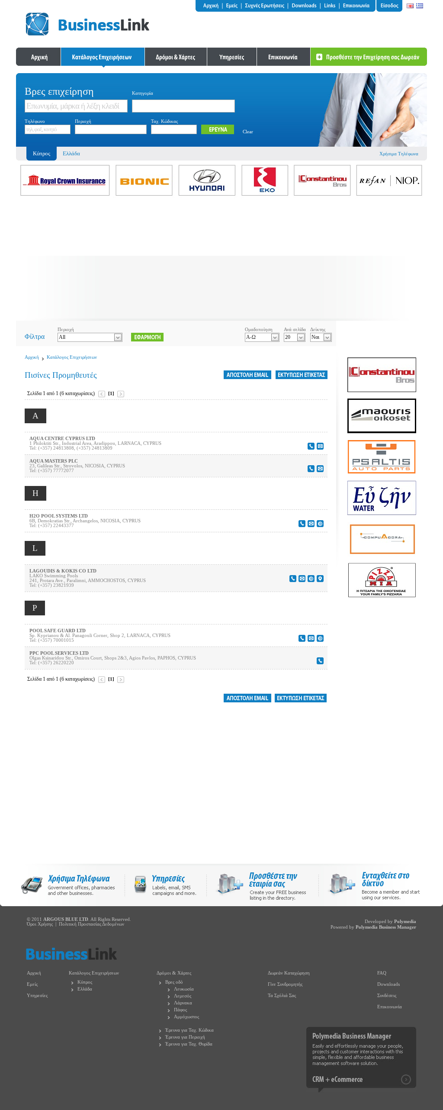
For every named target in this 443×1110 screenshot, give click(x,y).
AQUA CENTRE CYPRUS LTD (62, 438)
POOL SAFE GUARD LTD (57, 630)
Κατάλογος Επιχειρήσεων (72, 357)
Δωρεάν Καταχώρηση (289, 973)
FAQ (381, 973)
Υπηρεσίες (37, 995)
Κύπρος (84, 982)
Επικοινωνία (389, 1006)
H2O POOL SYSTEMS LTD (58, 516)
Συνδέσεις (386, 995)
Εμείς (32, 984)
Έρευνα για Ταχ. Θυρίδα (188, 1044)
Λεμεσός (182, 996)
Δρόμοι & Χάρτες (174, 973)
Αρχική (32, 357)
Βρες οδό (174, 982)
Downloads (388, 984)
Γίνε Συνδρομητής (285, 984)
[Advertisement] (221, 260)
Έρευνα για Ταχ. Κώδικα (189, 1030)
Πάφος (180, 1009)
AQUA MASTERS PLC (53, 461)
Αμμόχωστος (186, 1016)
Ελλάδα (71, 153)
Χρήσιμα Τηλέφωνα (398, 153)
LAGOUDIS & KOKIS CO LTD (62, 571)
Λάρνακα (183, 1003)
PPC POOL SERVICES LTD (59, 653)
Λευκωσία (184, 989)
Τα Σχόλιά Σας (282, 995)
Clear (248, 131)
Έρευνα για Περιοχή (185, 1037)
